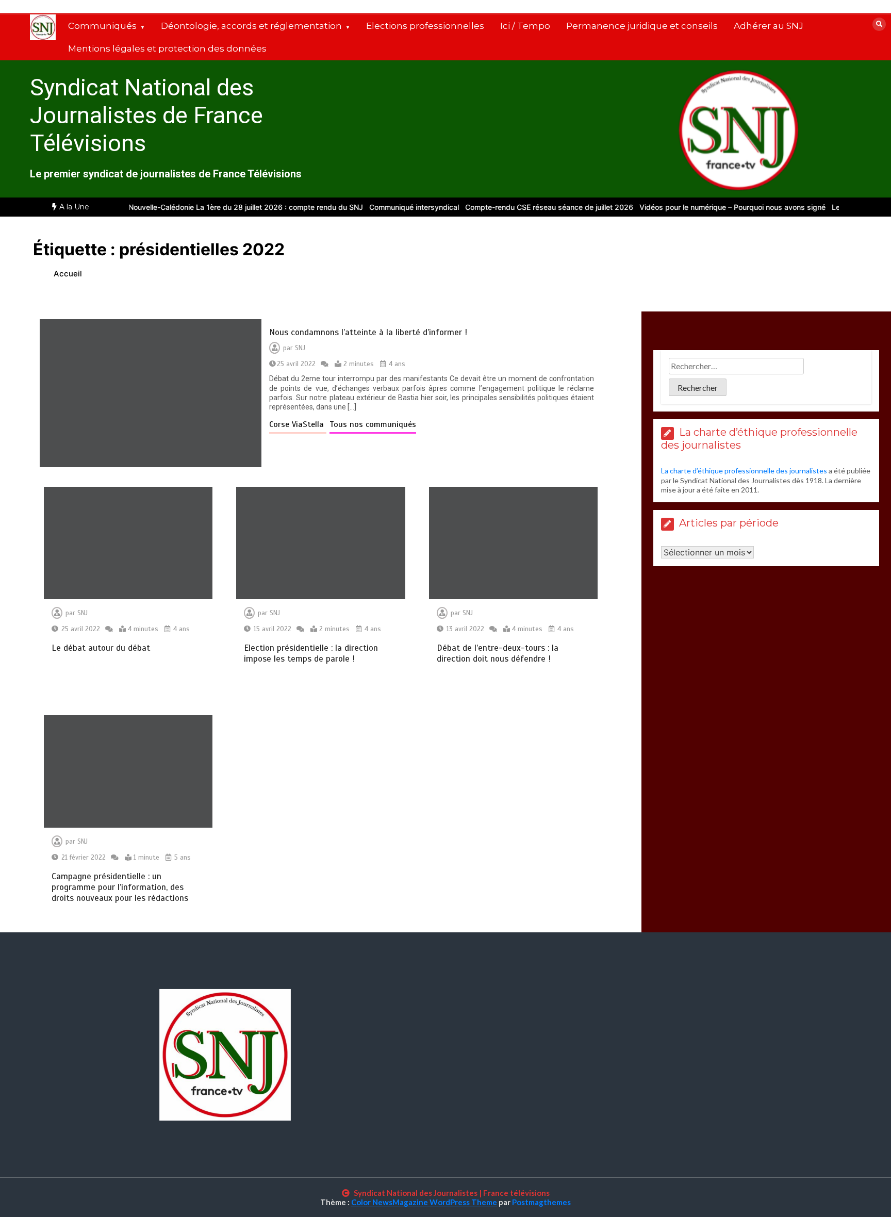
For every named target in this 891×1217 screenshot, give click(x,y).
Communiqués (102, 26)
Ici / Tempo (525, 26)
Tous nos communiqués (372, 424)
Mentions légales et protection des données (167, 48)
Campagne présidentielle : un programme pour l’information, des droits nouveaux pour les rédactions (120, 887)
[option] (190, 207)
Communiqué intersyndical (398, 207)
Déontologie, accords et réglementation (251, 26)
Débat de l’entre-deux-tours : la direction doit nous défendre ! (497, 653)
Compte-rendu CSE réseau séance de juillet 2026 (533, 207)
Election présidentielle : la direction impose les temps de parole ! (311, 653)
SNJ (300, 348)
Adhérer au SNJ (768, 26)
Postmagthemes (541, 1202)
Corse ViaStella (297, 424)
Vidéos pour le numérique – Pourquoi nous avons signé (716, 207)
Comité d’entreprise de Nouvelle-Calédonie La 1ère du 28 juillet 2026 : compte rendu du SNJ (190, 207)
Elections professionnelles (425, 26)
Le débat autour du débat (101, 648)
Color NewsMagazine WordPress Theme (424, 1202)
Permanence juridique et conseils (642, 26)
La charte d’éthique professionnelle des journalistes (744, 470)
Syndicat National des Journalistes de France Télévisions (146, 115)
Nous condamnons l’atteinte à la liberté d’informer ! (368, 332)
